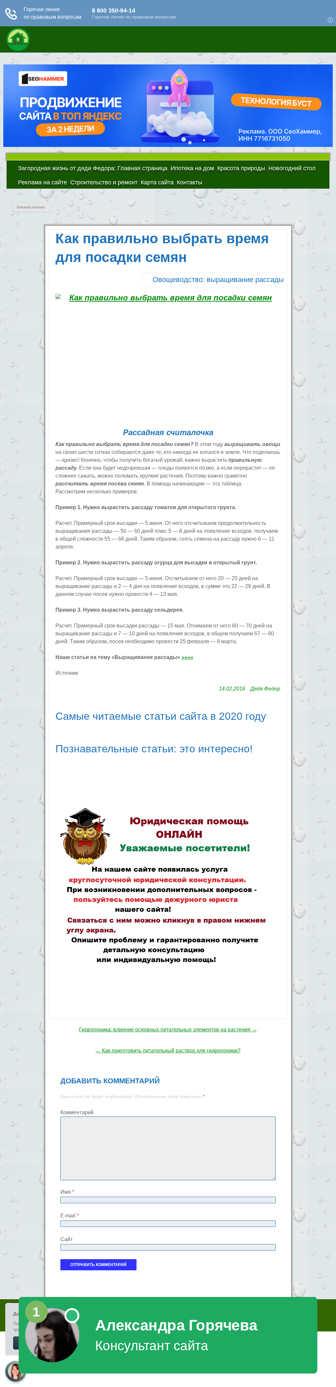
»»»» (187, 657)
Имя (67, 1192)
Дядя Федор (265, 689)
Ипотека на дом (192, 168)
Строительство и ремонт (103, 182)
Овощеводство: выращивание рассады (218, 279)
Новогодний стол (292, 168)
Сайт (66, 1239)
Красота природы (241, 168)
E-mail (69, 1215)
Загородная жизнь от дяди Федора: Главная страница (92, 168)
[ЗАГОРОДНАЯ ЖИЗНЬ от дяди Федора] (56, 39)
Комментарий (77, 1112)
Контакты (189, 182)
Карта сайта (157, 182)
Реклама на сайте (42, 182)
